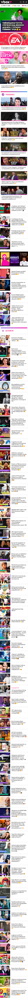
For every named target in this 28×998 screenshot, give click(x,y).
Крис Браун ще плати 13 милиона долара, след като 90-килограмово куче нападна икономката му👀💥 (18, 825)
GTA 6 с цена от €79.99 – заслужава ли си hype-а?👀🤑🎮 (18, 947)
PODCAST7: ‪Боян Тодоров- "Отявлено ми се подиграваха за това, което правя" (14, 167)
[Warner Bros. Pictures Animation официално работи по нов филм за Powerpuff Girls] (5, 959)
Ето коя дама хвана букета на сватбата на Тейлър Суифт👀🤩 (18, 722)
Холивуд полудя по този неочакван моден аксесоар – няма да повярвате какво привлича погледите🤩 (18, 870)
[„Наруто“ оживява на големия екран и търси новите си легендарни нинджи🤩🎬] (5, 656)
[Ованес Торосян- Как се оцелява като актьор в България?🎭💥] (14, 175)
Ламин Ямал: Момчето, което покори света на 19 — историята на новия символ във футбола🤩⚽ (18, 410)
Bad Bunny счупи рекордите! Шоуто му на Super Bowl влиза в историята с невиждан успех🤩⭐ (19, 679)
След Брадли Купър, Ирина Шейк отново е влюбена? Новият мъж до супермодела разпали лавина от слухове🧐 (19, 221)
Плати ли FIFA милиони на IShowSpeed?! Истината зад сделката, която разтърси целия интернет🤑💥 (18, 466)
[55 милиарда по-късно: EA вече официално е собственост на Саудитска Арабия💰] (14, 39)
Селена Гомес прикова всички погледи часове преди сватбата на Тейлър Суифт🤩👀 (18, 768)
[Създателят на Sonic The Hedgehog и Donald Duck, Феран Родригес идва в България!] (5, 993)
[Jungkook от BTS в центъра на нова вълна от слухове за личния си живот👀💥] (5, 937)
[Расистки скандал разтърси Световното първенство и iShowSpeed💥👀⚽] (5, 645)
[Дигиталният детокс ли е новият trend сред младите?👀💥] (5, 746)
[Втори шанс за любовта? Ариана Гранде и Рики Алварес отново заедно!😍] (5, 556)
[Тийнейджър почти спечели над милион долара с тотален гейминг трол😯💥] (14, 16)
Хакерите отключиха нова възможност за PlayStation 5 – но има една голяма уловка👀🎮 (18, 757)
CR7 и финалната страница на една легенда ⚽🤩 (16, 711)
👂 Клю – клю (16, 5)
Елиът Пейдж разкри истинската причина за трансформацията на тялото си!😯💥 (18, 297)
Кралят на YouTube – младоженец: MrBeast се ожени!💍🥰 (18, 339)
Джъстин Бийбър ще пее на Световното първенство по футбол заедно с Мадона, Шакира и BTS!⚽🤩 (19, 500)
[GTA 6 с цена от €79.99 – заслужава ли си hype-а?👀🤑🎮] (5, 948)
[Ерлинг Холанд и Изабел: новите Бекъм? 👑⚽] (5, 622)
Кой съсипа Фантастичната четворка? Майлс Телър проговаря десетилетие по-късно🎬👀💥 (18, 351)
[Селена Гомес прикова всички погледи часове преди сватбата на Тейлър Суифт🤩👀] (5, 769)
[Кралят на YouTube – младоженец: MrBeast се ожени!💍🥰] (5, 340)
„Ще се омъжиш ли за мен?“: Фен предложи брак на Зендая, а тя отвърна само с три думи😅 (19, 320)
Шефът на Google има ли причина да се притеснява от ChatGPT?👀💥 (19, 914)
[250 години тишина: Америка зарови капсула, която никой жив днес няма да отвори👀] (5, 534)
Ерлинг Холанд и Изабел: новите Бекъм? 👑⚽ (18, 620)
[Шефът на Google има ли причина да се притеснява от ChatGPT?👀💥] (5, 915)
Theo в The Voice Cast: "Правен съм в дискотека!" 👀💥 (17, 432)
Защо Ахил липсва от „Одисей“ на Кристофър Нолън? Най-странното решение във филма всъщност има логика (18, 421)
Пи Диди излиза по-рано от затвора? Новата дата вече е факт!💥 (18, 232)
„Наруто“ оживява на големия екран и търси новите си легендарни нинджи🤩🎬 (18, 656)
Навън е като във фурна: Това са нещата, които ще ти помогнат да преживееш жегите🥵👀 (18, 801)
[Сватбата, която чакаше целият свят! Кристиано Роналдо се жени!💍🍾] (5, 244)
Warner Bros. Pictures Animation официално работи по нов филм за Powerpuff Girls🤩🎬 (18, 959)
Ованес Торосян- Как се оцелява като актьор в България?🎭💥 (13, 182)
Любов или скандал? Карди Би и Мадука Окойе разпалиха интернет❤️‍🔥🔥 (19, 455)
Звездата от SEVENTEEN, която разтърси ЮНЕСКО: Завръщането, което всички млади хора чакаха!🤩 (19, 813)
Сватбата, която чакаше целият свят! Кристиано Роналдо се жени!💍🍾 (18, 244)
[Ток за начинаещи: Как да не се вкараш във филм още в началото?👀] (5, 690)
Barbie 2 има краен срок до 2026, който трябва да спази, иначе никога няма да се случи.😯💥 (13, 67)
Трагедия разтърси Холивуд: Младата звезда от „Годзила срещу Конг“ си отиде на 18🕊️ (18, 398)
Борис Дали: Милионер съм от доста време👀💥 (19, 968)
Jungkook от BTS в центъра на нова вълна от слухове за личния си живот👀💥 (18, 937)
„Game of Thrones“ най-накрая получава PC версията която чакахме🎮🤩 (18, 478)
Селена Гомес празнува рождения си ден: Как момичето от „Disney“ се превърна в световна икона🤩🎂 (18, 363)
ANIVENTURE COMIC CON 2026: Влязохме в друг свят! (18, 511)
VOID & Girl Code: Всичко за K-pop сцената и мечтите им (18, 577)
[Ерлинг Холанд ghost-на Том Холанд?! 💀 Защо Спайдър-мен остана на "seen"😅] (5, 545)
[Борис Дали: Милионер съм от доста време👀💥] (5, 971)
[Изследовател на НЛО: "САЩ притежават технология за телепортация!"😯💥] (5, 387)
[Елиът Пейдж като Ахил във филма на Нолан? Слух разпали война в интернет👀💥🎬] (5, 791)
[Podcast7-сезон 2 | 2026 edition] (5, 259)
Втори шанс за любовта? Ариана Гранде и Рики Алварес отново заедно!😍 (18, 556)
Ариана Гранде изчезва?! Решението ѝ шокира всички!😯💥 (18, 273)
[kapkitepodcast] (14, 259)
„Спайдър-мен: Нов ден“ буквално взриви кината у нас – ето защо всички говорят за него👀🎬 (18, 208)
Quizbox (9, 331)
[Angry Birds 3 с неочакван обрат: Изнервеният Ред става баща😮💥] (5, 882)
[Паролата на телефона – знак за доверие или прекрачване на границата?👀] (5, 859)
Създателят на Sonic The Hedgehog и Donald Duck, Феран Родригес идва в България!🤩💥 (18, 992)
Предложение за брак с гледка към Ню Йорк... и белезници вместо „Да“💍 (18, 779)
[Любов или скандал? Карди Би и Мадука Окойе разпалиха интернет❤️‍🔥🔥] (5, 455)
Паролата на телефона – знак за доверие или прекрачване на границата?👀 (18, 859)
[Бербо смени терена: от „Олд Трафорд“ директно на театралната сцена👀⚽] (5, 523)
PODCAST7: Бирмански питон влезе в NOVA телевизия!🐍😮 (12, 138)
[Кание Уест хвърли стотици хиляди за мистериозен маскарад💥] (5, 926)
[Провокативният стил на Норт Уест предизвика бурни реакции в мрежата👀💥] (5, 904)
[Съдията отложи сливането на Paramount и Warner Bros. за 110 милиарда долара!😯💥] (5, 444)
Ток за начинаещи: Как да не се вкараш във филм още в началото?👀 (18, 691)
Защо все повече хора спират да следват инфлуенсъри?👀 (17, 835)
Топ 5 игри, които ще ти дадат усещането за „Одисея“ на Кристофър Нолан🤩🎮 (18, 489)
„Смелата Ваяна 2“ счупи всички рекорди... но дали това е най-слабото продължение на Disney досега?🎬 (18, 634)
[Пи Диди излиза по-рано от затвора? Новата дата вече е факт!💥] (5, 233)
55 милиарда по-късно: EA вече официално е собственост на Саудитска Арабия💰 (13, 47)
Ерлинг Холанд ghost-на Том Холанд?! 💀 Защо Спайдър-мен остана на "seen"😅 (18, 545)
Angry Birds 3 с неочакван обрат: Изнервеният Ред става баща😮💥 (18, 881)
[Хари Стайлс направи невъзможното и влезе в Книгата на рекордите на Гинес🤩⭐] (5, 701)
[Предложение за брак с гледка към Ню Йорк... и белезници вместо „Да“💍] (5, 780)
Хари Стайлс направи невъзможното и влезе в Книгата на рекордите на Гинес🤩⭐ (19, 701)
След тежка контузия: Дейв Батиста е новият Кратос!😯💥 (12, 86)
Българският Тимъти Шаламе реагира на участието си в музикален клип (14, 153)
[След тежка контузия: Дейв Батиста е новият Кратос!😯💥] (14, 77)
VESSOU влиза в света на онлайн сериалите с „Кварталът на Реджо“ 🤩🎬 (18, 567)
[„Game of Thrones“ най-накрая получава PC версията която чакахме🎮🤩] (5, 478)
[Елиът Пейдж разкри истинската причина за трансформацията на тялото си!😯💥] (5, 297)
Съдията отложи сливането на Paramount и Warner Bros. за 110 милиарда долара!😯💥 (18, 444)
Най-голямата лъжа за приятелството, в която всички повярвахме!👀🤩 (18, 667)
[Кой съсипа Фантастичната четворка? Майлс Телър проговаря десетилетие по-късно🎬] (5, 351)
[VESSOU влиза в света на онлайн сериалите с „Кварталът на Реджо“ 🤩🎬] (5, 567)
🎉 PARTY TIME (5, 5)
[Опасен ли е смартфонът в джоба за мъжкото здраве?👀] (5, 893)
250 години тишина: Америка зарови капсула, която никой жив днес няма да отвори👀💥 (18, 534)
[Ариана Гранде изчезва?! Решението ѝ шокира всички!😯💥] (5, 274)
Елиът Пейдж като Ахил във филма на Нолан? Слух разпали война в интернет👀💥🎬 (19, 790)
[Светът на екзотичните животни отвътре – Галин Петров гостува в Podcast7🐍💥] (5, 982)
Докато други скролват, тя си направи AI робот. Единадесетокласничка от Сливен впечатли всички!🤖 (18, 848)
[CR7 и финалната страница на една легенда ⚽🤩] (5, 712)
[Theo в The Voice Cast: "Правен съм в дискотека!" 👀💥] (5, 433)
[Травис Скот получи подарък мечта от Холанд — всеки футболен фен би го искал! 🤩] (5, 308)
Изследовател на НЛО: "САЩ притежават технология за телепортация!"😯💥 (18, 386)
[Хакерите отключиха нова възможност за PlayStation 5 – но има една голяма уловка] (5, 758)
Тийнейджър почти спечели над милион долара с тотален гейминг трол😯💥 (13, 26)
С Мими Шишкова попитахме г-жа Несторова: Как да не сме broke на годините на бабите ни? (12, 197)
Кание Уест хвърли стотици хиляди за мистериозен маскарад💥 (18, 926)
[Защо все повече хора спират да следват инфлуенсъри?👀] (5, 836)
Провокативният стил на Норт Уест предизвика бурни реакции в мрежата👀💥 (19, 904)
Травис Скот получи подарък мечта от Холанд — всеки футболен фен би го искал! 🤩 (17, 308)
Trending (9, 94)
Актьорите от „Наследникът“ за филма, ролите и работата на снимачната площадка (18, 600)
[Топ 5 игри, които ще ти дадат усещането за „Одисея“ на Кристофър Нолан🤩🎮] (5, 489)
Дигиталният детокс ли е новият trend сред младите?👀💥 (18, 745)
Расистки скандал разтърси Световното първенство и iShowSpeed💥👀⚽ (18, 645)
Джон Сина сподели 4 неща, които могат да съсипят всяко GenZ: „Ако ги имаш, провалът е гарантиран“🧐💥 (19, 375)
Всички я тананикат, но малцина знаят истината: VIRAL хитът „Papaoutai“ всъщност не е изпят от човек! (18, 285)
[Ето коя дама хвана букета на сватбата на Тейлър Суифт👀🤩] (5, 723)
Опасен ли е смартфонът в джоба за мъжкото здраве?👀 (19, 892)
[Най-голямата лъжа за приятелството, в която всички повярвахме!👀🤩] (5, 668)
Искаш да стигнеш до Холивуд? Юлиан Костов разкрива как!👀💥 (18, 588)
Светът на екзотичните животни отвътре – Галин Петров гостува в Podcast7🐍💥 (18, 981)
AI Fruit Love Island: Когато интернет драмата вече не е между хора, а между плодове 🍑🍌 (19, 735)
